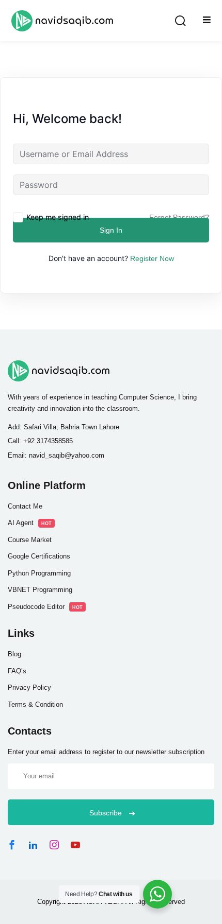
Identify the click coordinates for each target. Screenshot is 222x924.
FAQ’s (17, 671)
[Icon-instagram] (54, 844)
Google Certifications (39, 556)
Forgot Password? (179, 217)
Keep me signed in (57, 217)
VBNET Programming (40, 590)
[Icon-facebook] (12, 844)
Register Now (152, 258)
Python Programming (39, 573)
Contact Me (25, 506)
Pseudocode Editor (45, 607)
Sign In (111, 230)
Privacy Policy (29, 687)
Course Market (30, 540)
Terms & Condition (35, 704)
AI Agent (30, 523)
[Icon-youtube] (75, 844)
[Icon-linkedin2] (33, 844)
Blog (14, 654)
